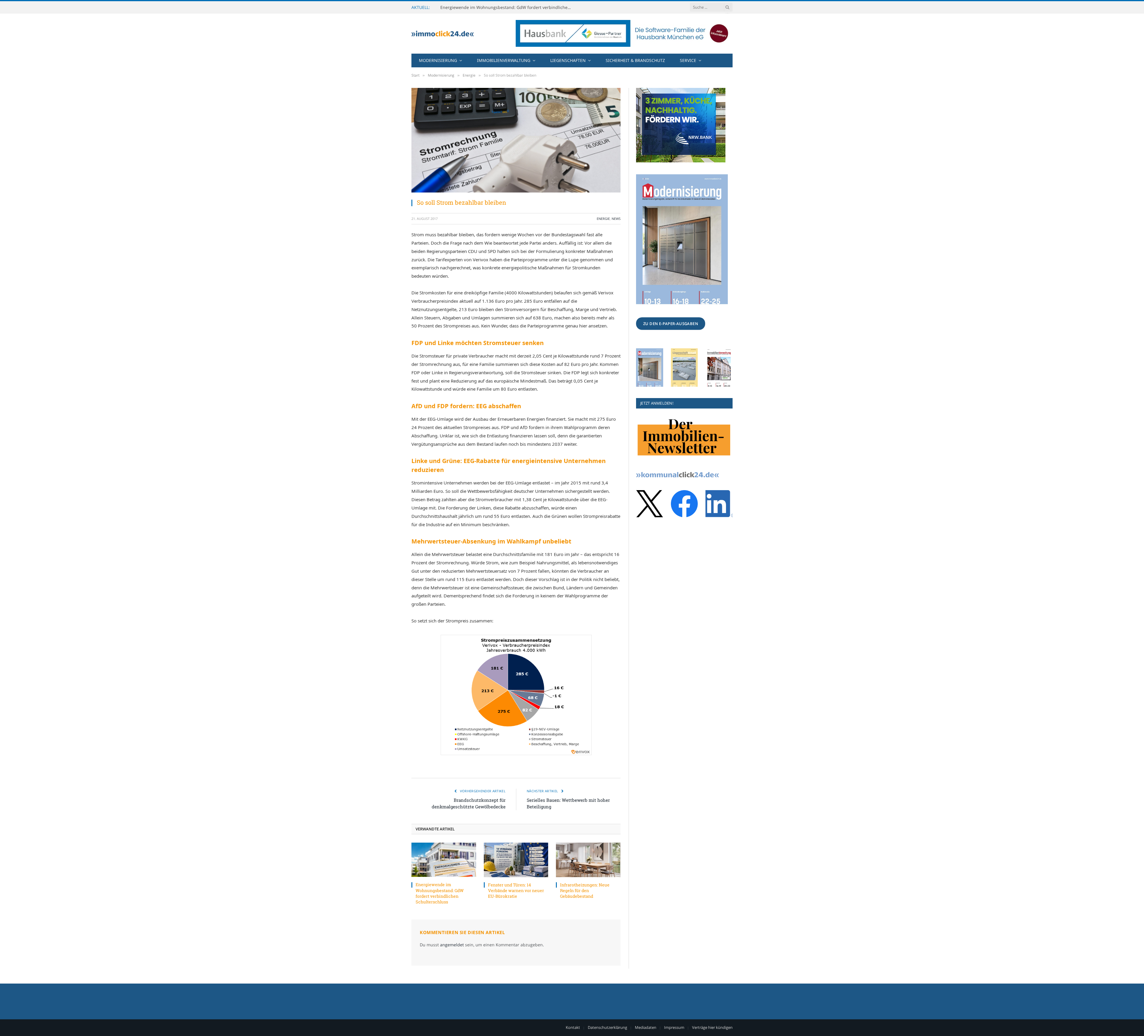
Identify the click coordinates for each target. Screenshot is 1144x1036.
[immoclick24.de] (442, 33)
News (616, 218)
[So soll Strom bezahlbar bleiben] (516, 140)
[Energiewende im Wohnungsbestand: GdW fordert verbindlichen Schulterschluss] (443, 860)
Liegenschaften (568, 60)
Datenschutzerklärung (607, 1027)
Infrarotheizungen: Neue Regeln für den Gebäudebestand (585, 890)
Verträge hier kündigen (712, 1027)
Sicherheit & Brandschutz (635, 60)
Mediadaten (645, 1027)
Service (688, 60)
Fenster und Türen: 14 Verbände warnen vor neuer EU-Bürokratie (505, 7)
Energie (603, 218)
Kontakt (573, 1027)
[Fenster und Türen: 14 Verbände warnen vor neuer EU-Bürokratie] (516, 860)
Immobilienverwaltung (503, 60)
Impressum (674, 1027)
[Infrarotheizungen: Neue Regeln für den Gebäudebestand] (588, 860)
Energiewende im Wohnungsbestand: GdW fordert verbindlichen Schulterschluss (440, 893)
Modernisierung (438, 60)
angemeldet (452, 945)
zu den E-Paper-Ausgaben (670, 323)
